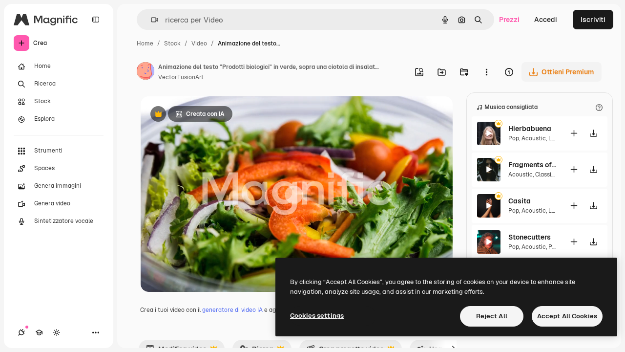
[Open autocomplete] (150, 19)
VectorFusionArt (181, 77)
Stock (172, 43)
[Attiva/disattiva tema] (56, 332)
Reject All (491, 316)
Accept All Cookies (567, 316)
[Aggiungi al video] (574, 133)
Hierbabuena (529, 128)
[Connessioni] (21, 332)
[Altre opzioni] (486, 72)
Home (145, 43)
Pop (513, 138)
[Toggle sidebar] (96, 19)
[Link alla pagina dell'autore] (145, 72)
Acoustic (533, 138)
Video (199, 43)
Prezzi (509, 19)
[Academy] (39, 332)
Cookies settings (317, 315)
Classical (547, 174)
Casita (519, 201)
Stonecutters (529, 237)
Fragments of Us (532, 164)
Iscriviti (593, 19)
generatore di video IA (232, 310)
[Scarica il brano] (593, 133)
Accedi (545, 19)
